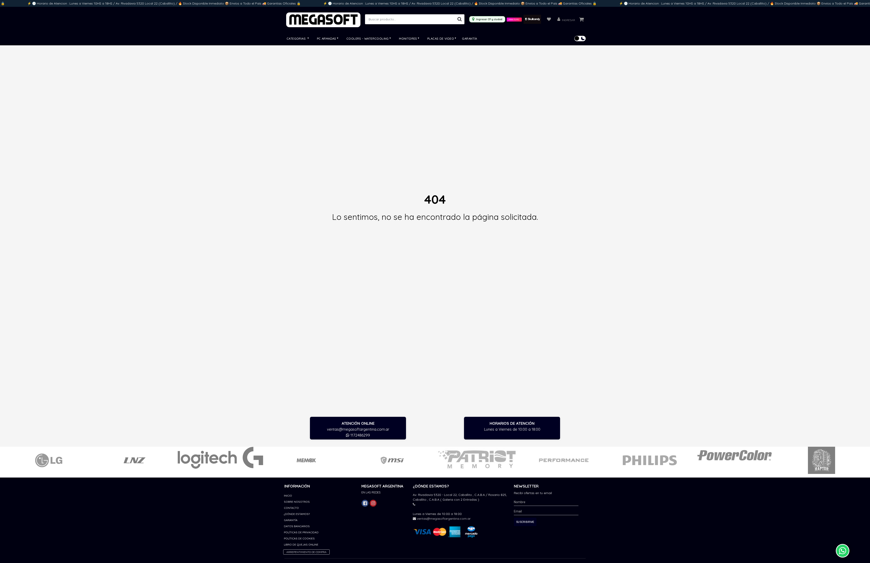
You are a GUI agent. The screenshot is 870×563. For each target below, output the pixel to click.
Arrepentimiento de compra (306, 552)
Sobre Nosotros (297, 501)
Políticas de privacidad (301, 532)
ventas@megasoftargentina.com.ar (358, 429)
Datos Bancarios (297, 526)
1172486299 (359, 435)
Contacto (291, 508)
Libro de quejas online (301, 544)
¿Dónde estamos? (297, 514)
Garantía (469, 38)
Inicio (288, 495)
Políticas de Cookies (299, 538)
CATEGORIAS (297, 38)
